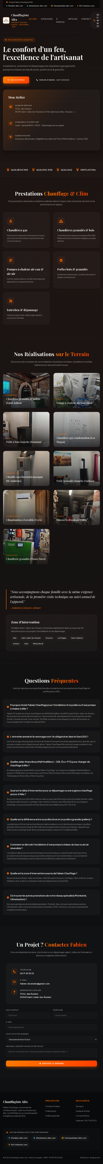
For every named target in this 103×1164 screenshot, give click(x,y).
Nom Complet (12, 1010)
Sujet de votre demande (17, 1034)
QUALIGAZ (66, 169)
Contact (86, 19)
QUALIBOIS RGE (19, 169)
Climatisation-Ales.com (38, 6)
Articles (73, 19)
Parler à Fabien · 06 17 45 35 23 (54, 80)
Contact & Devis (82, 1116)
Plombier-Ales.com (15, 6)
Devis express (18, 80)
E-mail (9, 1022)
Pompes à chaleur (52, 1106)
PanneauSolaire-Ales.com (63, 6)
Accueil (33, 19)
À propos (80, 1106)
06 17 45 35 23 (98, 20)
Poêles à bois (50, 1111)
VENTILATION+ (88, 169)
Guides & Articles (83, 1111)
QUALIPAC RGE (44, 169)
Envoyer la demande (53, 1063)
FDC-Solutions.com (86, 6)
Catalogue (47, 19)
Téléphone (58, 1010)
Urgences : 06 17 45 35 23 (86, 1120)
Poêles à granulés (52, 1116)
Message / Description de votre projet (25, 1046)
